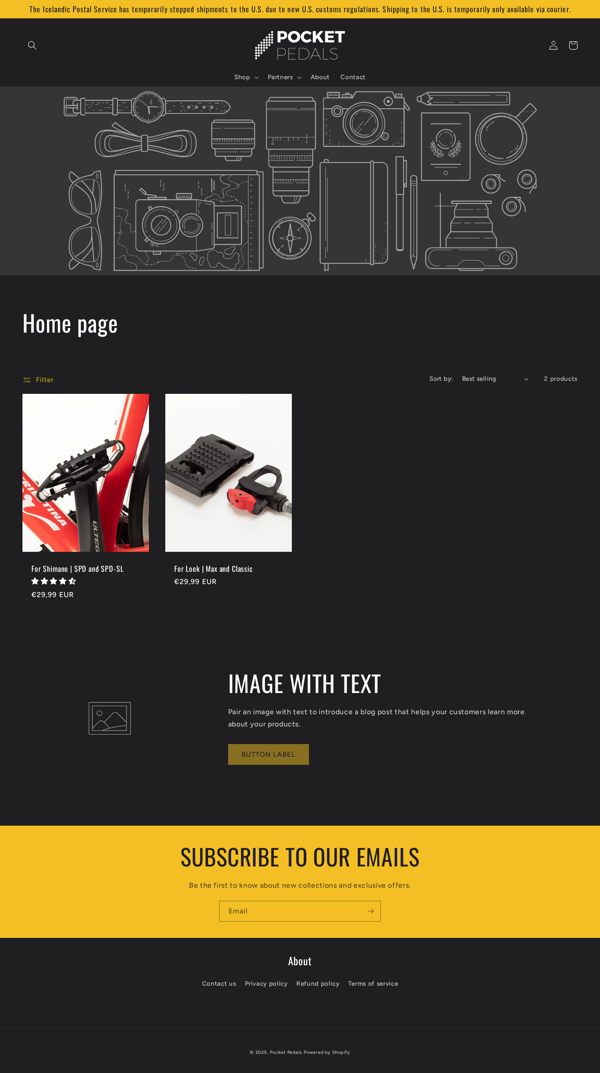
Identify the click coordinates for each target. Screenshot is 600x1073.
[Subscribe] (370, 911)
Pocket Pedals (286, 1052)
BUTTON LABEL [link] (269, 754)
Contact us (219, 983)
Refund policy (318, 983)
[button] (32, 45)
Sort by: (441, 378)
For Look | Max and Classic (213, 568)
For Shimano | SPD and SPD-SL (77, 568)
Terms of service (373, 983)
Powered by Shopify (327, 1052)
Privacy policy (266, 983)
